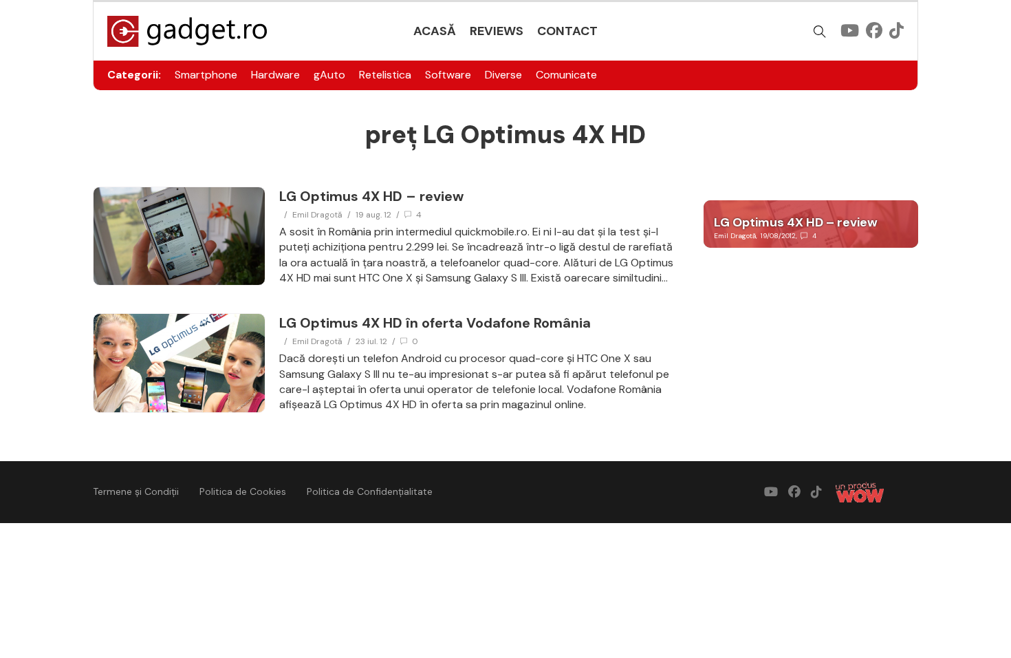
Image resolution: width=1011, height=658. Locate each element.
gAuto (329, 74)
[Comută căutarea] (819, 31)
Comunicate (566, 74)
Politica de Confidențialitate (370, 491)
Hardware (275, 74)
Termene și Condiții (136, 491)
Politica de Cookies (242, 491)
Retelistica (385, 74)
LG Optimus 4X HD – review (371, 196)
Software (448, 74)
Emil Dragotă (317, 214)
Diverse (503, 74)
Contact (567, 31)
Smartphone (206, 74)
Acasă (434, 31)
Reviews (496, 31)
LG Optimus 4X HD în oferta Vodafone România (435, 323)
